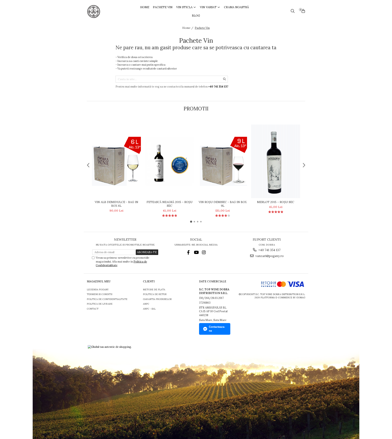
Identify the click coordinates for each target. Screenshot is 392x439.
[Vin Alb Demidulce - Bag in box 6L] (116, 161)
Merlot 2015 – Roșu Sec (275, 202)
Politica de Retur (155, 294)
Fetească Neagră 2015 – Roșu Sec (170, 204)
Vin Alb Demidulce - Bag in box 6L (116, 204)
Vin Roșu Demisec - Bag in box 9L (223, 204)
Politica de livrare (99, 303)
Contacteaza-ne (217, 328)
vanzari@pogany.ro (269, 256)
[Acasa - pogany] (106, 11)
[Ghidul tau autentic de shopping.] (110, 347)
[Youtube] (196, 252)
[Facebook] (188, 252)
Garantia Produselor (157, 299)
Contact (92, 308)
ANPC (146, 303)
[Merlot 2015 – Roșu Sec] (275, 161)
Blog (196, 15)
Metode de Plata (154, 289)
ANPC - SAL (149, 308)
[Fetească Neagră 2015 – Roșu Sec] (169, 161)
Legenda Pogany (98, 289)
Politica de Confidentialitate (107, 299)
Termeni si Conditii (99, 294)
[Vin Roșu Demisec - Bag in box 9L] (222, 161)
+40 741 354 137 (269, 250)
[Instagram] (203, 252)
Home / (188, 28)
